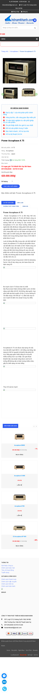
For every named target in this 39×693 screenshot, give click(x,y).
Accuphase (14, 51)
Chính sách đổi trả (7, 584)
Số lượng (4, 181)
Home (8, 650)
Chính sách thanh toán (8, 579)
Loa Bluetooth (15, 655)
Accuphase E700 (19, 506)
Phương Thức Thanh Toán (11, 206)
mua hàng (19, 455)
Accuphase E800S (19, 445)
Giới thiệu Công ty (7, 565)
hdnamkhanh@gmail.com (9, 5)
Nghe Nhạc (21, 650)
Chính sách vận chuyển (9, 582)
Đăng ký (25, 11)
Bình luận (20, 202)
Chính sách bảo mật (8, 568)
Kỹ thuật (30, 655)
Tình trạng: (5, 160)
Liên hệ (19, 485)
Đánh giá (25, 206)
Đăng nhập (16, 11)
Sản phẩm (14, 650)
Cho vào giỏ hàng (11, 186)
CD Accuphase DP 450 (19, 536)
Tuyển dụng (5, 572)
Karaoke (35, 650)
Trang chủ (4, 51)
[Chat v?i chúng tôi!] (4, 675)
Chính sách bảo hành (8, 586)
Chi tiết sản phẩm (8, 202)
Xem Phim (29, 650)
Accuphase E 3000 (19, 475)
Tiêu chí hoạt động (7, 570)
